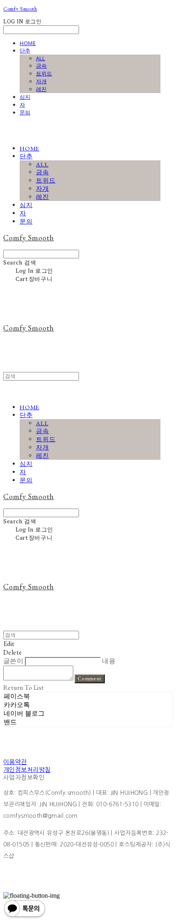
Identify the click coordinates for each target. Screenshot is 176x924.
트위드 (44, 73)
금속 (41, 65)
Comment (90, 678)
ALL (40, 58)
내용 (108, 661)
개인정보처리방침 (27, 770)
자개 (41, 81)
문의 (25, 112)
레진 (41, 89)
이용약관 (15, 762)
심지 (25, 96)
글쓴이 (13, 661)
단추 (25, 50)
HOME (28, 43)
